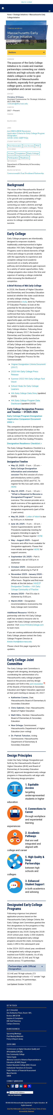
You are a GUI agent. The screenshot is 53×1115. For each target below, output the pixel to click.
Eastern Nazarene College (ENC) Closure (21, 1065)
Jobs (23, 1109)
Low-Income (29, 146)
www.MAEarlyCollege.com (32, 624)
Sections (12, 52)
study (24, 301)
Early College (33, 153)
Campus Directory (13, 1024)
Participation (13, 158)
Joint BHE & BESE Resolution (19, 131)
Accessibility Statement (26, 1111)
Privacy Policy (30, 1109)
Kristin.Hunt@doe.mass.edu (19, 641)
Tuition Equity (11, 1057)
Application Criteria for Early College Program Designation (26, 134)
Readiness (24, 158)
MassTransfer (12, 1073)
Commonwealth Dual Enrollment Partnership (25, 173)
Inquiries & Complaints (15, 1018)
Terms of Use (41, 1109)
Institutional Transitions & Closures (19, 1068)
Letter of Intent (33, 516)
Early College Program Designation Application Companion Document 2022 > (24, 419)
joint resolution (36, 683)
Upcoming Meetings (14, 1034)
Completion (20, 153)
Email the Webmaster (14, 1109)
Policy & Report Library (15, 1039)
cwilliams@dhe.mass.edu (17, 103)
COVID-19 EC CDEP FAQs (17, 138)
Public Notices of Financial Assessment (21, 1070)
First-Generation (14, 146)
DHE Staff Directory (14, 1021)
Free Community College (15, 1054)
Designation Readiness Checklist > (24, 443)
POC (38, 146)
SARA (9, 1076)
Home (9, 14)
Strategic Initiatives (20, 14)
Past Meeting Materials (15, 1036)
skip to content (26, 2)
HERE (14, 486)
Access (11, 153)
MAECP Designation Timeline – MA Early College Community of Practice (26, 586)
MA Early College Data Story (24, 393)
